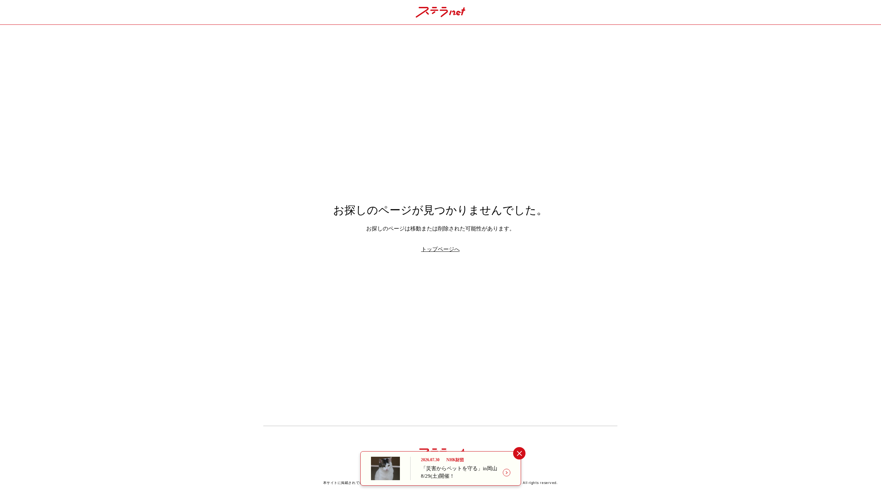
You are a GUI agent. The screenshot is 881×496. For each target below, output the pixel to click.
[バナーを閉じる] (519, 453)
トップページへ (440, 249)
